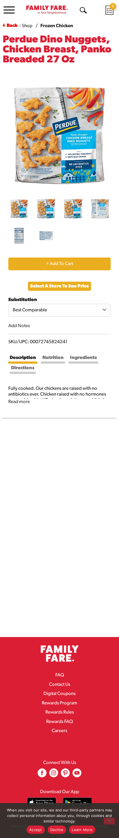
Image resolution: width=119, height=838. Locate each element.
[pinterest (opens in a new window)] (65, 775)
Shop (27, 26)
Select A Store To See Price (59, 286)
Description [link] (23, 357)
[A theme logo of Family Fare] (47, 10)
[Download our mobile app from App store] (41, 802)
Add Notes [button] (19, 326)
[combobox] (59, 310)
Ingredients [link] (83, 357)
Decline (57, 829)
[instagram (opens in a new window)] (53, 775)
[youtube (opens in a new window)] (77, 775)
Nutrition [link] (53, 357)
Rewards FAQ (59, 721)
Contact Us (59, 684)
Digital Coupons (59, 693)
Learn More (82, 829)
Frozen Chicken (56, 26)
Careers (59, 731)
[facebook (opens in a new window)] (42, 775)
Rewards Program (59, 703)
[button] (19, 209)
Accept (35, 829)
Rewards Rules (59, 712)
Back (11, 25)
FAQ (59, 675)
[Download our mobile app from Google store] (77, 802)
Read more (19, 401)
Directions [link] (22, 368)
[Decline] (109, 821)
